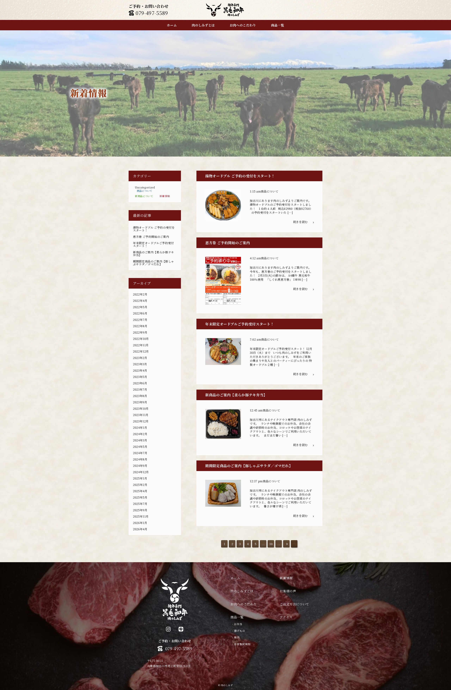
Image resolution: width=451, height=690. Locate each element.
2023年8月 (140, 396)
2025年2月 (140, 485)
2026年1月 (140, 523)
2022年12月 (141, 351)
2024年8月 (140, 459)
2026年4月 (140, 529)
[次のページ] (286, 544)
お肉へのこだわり (243, 604)
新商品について (144, 196)
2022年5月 (140, 307)
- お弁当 (237, 624)
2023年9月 (140, 402)
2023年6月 (140, 383)
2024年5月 (140, 447)
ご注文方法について (294, 604)
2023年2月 (140, 358)
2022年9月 (140, 332)
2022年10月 (141, 339)
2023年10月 (141, 409)
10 (271, 544)
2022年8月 (140, 326)
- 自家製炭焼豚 (241, 644)
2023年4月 (140, 370)
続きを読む (300, 222)
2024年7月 (140, 453)
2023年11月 (141, 415)
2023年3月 (140, 364)
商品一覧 (237, 617)
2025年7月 (140, 504)
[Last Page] (294, 544)
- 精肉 (236, 637)
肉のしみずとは (241, 591)
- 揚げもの (238, 631)
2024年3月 (140, 440)
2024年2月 (140, 434)
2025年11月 (141, 516)
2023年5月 (140, 377)
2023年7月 (140, 389)
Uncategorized (145, 187)
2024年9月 (140, 466)
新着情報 (165, 196)
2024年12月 (141, 472)
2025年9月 (140, 510)
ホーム (235, 578)
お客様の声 (288, 591)
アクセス (286, 617)
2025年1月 (140, 478)
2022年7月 (140, 320)
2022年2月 (140, 294)
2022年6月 (140, 313)
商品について (144, 191)
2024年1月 (140, 428)
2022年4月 (140, 301)
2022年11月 (141, 345)
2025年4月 (140, 491)
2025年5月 (140, 497)
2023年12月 (141, 421)
